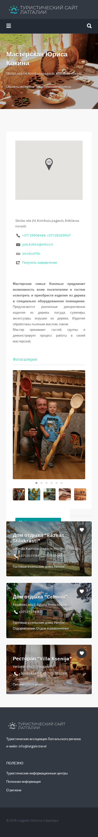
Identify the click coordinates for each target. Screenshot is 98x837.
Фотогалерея (25, 359)
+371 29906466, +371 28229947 (46, 235)
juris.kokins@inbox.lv (37, 244)
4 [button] (51, 482)
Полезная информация (23, 782)
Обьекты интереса (20, 87)
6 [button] (61, 482)
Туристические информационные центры (37, 773)
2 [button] (41, 482)
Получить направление (39, 262)
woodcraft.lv (31, 253)
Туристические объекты (53, 87)
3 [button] (46, 482)
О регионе (13, 790)
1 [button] (36, 482)
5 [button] (56, 482)
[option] (49, 424)
